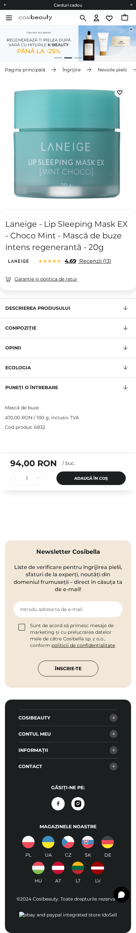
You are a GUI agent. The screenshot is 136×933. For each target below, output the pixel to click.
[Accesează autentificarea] (96, 18)
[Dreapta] (131, 5)
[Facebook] (58, 803)
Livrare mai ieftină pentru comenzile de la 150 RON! (68, 7)
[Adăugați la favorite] (119, 93)
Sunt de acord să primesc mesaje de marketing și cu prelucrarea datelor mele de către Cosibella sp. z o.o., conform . (73, 635)
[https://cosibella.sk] (87, 842)
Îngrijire (71, 70)
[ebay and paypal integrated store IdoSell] (68, 915)
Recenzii (87, 261)
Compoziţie (20, 328)
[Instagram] (78, 803)
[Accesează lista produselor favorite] (110, 18)
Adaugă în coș (91, 478)
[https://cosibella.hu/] (38, 867)
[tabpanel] (68, 43)
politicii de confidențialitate (83, 645)
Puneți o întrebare (31, 387)
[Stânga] (5, 5)
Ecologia (18, 368)
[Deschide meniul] (8, 18)
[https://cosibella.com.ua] (48, 842)
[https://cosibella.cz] (68, 842)
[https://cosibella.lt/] (78, 867)
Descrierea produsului (37, 308)
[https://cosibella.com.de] (107, 842)
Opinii (13, 348)
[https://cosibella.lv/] (97, 867)
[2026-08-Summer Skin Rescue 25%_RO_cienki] (68, 43)
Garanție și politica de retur (46, 279)
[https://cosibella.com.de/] (58, 867)
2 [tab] (65, 58)
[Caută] (82, 18)
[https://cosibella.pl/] (28, 842)
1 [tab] (55, 58)
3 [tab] (75, 58)
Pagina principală (25, 70)
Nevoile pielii (112, 70)
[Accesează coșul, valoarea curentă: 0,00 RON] (125, 18)
